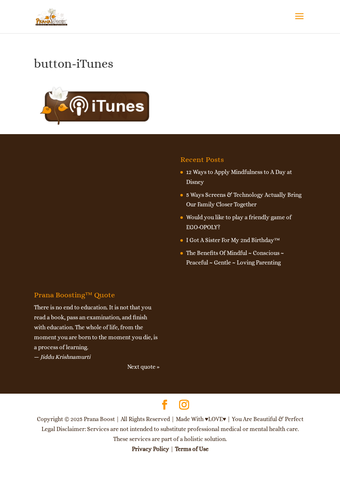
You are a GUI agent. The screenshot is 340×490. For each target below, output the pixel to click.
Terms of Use (192, 449)
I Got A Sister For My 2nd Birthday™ (233, 240)
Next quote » (143, 366)
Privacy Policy (150, 449)
